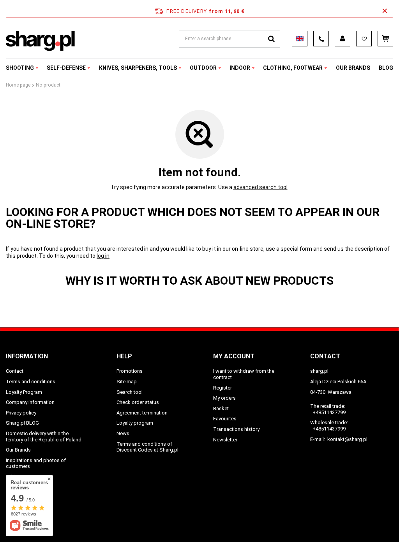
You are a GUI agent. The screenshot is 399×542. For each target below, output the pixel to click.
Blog (386, 68)
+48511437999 (329, 429)
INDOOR (240, 68)
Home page (18, 85)
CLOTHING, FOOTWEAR (293, 68)
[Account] (342, 38)
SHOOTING (20, 68)
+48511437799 (329, 412)
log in (103, 256)
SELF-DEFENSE (66, 68)
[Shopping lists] (364, 38)
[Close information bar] (385, 11)
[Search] (271, 39)
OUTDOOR (203, 68)
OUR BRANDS (353, 68)
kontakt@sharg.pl (347, 439)
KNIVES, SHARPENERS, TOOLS (138, 68)
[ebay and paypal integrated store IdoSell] (388, 521)
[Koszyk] (385, 38)
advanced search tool (260, 187)
